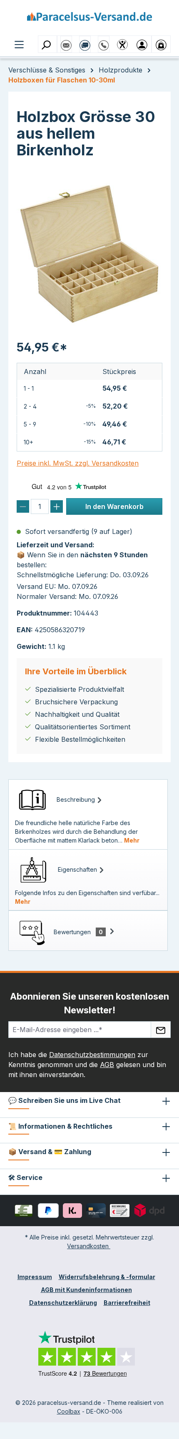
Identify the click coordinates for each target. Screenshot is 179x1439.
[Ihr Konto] (142, 44)
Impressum (34, 1276)
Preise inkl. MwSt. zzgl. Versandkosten (78, 463)
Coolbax (68, 1411)
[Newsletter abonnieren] (161, 1029)
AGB (107, 1064)
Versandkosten (88, 1245)
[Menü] (19, 43)
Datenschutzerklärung (63, 1302)
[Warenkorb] (161, 44)
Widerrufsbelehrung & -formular (107, 1276)
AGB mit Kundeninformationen (86, 1289)
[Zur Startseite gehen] (89, 19)
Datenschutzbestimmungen (92, 1054)
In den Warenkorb (114, 506)
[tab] (88, 814)
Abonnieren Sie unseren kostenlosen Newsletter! (89, 1003)
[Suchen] (47, 44)
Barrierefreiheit (127, 1302)
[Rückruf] (103, 41)
